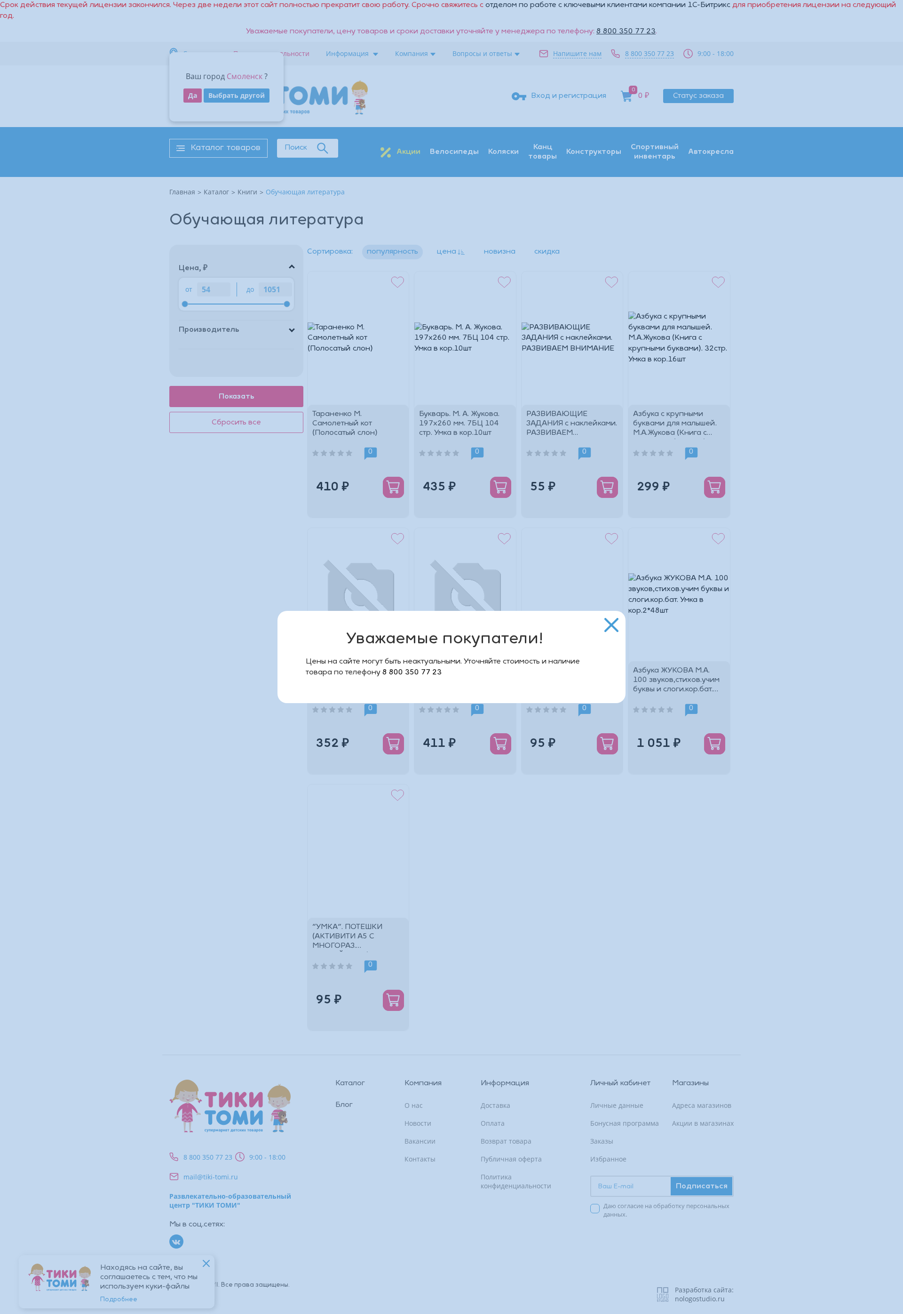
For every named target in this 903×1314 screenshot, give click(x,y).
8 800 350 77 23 (412, 672)
